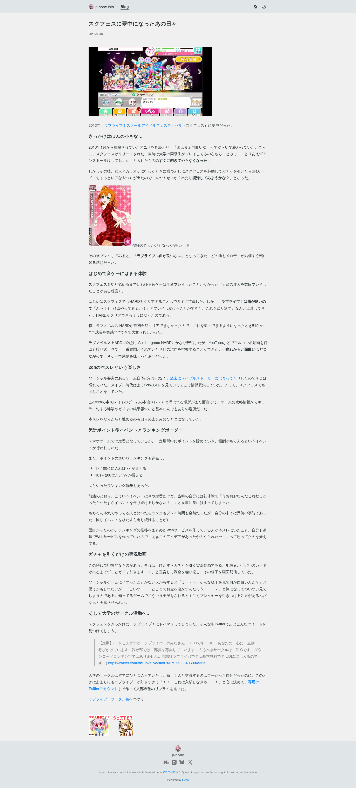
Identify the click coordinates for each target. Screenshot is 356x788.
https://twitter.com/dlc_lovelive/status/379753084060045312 (157, 662)
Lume (185, 780)
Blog (125, 6)
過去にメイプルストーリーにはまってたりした (209, 377)
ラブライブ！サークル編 (109, 698)
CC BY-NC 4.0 (171, 772)
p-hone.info (104, 6)
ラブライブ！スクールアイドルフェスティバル (143, 125)
